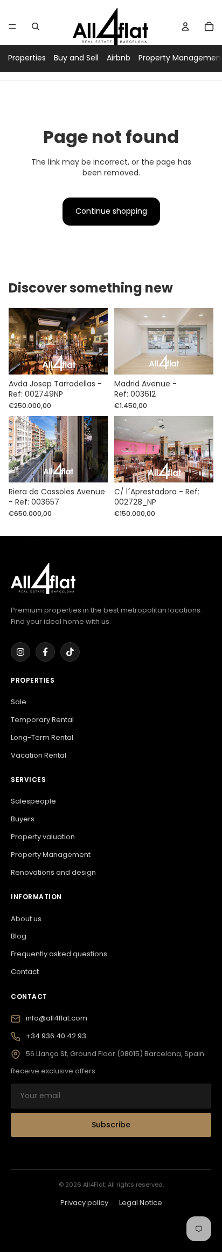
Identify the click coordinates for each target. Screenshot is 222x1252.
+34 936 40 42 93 (56, 1036)
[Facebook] (45, 652)
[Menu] (12, 26)
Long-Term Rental (42, 737)
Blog (18, 936)
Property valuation (43, 837)
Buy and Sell (76, 57)
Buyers (22, 819)
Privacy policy (84, 1202)
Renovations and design (53, 872)
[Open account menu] (185, 26)
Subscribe (111, 1124)
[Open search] (35, 26)
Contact (25, 972)
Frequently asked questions (59, 954)
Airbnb (118, 57)
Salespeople (33, 801)
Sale (18, 702)
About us (26, 919)
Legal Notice (140, 1202)
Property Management (51, 854)
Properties (27, 57)
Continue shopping (111, 211)
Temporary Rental (42, 720)
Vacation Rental (38, 755)
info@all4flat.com (56, 1018)
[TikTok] (70, 652)
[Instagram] (20, 652)
